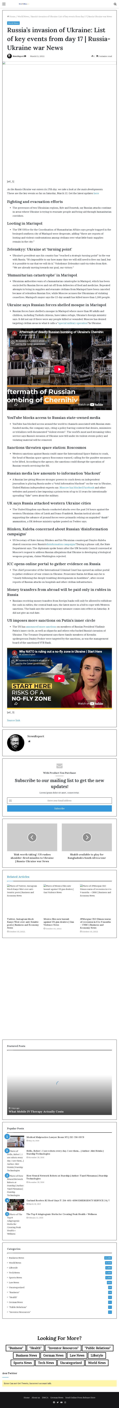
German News (16, 1302)
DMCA (45, 1397)
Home (12, 16)
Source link (13, 720)
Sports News (15, 1277)
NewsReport (18, 56)
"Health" (13, 1297)
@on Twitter (9, 1373)
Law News (14, 1282)
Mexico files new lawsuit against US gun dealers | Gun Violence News (59, 922)
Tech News (14, 1272)
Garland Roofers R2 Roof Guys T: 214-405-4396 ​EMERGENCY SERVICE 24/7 (68, 1200)
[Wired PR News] (24, 4)
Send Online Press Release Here (80, 1397)
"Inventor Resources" (20, 1312)
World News (23, 16)
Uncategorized (16, 1287)
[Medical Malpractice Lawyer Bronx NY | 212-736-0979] (15, 1141)
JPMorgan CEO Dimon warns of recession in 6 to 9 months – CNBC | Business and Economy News (95, 923)
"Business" (14, 1292)
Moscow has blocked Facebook (77, 487)
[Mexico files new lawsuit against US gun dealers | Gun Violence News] (59, 900)
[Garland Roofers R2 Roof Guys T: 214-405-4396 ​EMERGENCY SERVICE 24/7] (15, 1205)
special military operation (73, 323)
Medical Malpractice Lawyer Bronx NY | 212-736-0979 (55, 1137)
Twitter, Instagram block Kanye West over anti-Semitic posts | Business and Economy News (23, 923)
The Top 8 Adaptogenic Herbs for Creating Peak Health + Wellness (61, 1214)
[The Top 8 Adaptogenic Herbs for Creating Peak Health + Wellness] (15, 1224)
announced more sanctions (41, 626)
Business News (16, 1258)
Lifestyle (13, 1267)
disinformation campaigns (60, 544)
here (96, 193)
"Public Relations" (18, 1307)
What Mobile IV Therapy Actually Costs (36, 1111)
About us (36, 1397)
